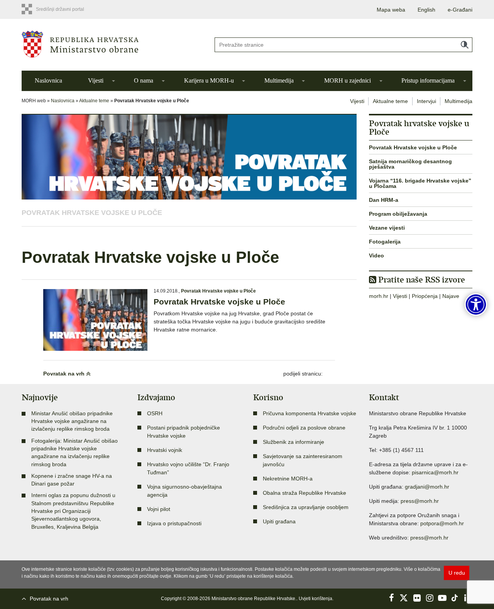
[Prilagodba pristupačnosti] (476, 304)
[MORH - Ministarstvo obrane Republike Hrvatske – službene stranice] (112, 44)
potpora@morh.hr (442, 523)
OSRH (154, 413)
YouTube (442, 598)
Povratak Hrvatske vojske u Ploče (92, 213)
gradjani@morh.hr (427, 487)
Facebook (391, 598)
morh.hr (378, 296)
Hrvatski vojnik (164, 450)
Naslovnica (48, 80)
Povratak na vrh (64, 373)
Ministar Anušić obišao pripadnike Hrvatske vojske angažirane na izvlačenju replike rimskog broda (72, 421)
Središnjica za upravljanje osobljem (306, 507)
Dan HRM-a (383, 200)
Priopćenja (425, 296)
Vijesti (95, 80)
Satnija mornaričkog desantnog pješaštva (410, 164)
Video (376, 255)
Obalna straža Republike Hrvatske (304, 493)
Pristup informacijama (428, 80)
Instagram (429, 598)
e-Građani (460, 10)
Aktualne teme (94, 100)
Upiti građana (279, 521)
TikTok (455, 598)
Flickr (416, 598)
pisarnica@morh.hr (435, 472)
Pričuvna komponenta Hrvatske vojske (309, 413)
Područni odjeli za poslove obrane (304, 428)
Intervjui (426, 101)
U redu (456, 573)
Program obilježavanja (398, 214)
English (426, 10)
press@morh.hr (420, 501)
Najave (450, 296)
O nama (143, 80)
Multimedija (279, 80)
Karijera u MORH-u (209, 80)
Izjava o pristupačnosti (174, 523)
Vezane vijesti (387, 228)
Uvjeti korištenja (315, 598)
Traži (465, 45)
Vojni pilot (158, 509)
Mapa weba (391, 10)
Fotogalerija (385, 242)
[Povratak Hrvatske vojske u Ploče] (95, 320)
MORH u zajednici (347, 80)
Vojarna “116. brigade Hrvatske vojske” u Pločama (420, 183)
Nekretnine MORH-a (288, 478)
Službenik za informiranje (293, 442)
